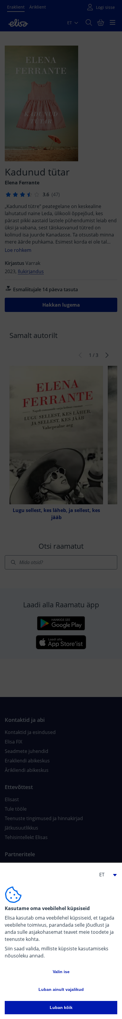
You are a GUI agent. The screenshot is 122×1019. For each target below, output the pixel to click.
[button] (105, 874)
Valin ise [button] (61, 971)
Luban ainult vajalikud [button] (61, 989)
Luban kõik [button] (61, 1007)
